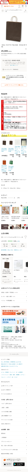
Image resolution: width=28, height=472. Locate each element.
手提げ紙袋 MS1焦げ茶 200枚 (11, 150)
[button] (26, 49)
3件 (18, 241)
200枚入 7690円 (7, 121)
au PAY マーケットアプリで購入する (14, 85)
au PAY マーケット (5, 336)
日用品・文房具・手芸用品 (16, 336)
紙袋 (14, 338)
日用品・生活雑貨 (4, 338)
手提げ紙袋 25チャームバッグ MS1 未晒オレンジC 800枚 (4, 168)
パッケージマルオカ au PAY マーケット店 (9, 344)
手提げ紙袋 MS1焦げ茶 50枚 (4, 150)
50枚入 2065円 (7, 119)
